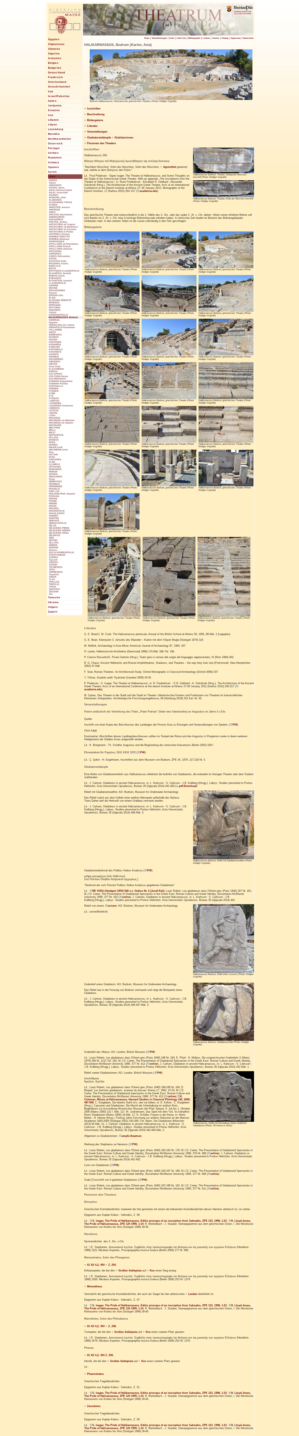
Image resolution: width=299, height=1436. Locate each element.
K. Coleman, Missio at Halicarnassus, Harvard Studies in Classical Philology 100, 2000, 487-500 (137, 1099)
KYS (51, 396)
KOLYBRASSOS (57, 378)
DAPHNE (53, 285)
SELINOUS (54, 535)
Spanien (53, 167)
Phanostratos (95, 1374)
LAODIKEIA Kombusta (61, 405)
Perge (52, 479)
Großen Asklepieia (130, 1270)
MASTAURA (55, 425)
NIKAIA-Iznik (55, 447)
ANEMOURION (56, 217)
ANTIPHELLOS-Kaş (59, 234)
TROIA (52, 586)
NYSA (52, 457)
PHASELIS (54, 489)
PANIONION (55, 469)
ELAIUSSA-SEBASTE (60, 300)
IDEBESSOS (55, 334)
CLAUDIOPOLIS (57, 283)
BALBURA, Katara (58, 263)
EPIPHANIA (55, 305)
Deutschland (56, 72)
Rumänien (55, 157)
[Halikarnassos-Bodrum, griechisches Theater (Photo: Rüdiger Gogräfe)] (112, 266)
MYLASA (53, 437)
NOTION (53, 454)
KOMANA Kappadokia (60, 381)
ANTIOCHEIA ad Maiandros (63, 227)
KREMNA (54, 388)
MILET (52, 432)
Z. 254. (112, 1264)
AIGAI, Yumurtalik (58, 192)
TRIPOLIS (54, 584)
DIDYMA (53, 288)
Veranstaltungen (97, 131)
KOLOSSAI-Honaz (58, 376)
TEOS (52, 569)
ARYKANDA (55, 251)
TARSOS (53, 562)
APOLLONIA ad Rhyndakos (63, 244)
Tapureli (53, 560)
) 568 (126, 890)
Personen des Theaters (101, 143)
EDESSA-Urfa (56, 295)
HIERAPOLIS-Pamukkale (62, 327)
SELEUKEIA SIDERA (59, 530)
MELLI (52, 430)
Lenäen (192, 1293)
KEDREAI (54, 356)
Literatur (92, 125)
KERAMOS (54, 361)
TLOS (52, 579)
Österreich (55, 143)
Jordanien (55, 105)
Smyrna (53, 550)
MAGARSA (54, 418)
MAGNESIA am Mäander (61, 420)
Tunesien (54, 597)
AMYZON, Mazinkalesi (60, 214)
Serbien (53, 153)
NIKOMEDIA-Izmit (58, 449)
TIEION (52, 577)
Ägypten (53, 39)
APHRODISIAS (56, 241)
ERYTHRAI (54, 307)
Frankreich (55, 77)
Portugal (54, 148)
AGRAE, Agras (56, 187)
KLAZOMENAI (56, 369)
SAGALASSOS (56, 513)
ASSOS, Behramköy (59, 256)
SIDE (51, 538)
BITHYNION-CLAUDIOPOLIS (64, 271)
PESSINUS (54, 484)
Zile (51, 594)
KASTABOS (55, 352)
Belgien (53, 63)
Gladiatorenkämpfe (99, 137)
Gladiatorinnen (124, 137)
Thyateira (54, 574)
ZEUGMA (54, 591)
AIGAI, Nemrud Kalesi (60, 190)
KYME (52, 393)
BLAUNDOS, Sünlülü (60, 273)
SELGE (52, 525)
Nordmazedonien (59, 138)
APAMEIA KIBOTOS (59, 236)
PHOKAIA (54, 496)
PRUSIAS (54, 508)
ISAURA (53, 339)
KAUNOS (54, 354)
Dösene (53, 293)
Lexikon (206, 38)
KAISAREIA (55, 344)
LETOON (53, 410)
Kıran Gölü (54, 366)
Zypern (53, 611)
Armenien (54, 58)
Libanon (53, 119)
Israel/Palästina (59, 96)
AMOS (52, 212)
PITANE (53, 501)
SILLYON (53, 542)
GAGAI (52, 312)
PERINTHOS (55, 481)
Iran (50, 115)
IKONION (54, 337)
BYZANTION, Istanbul (60, 280)
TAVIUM (53, 564)
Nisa (51, 452)
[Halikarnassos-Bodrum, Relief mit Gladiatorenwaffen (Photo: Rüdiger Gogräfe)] (223, 857)
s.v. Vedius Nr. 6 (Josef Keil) (146, 890)
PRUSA (53, 506)
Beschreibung (96, 114)
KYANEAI (54, 391)
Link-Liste (181, 38)
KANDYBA (54, 347)
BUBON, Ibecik (57, 275)
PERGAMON (55, 476)
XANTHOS (54, 589)
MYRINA (53, 445)
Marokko (54, 134)
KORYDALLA (56, 386)
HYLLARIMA (55, 330)
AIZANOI (53, 195)
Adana (52, 182)
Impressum (236, 38)
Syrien (52, 171)
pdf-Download (187, 786)
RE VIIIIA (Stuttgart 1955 (107, 890)
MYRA (52, 442)
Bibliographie (194, 38)
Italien (52, 101)
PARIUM (53, 471)
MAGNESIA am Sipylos (61, 423)
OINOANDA (55, 459)
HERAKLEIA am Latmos (61, 325)
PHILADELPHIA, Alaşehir (62, 493)
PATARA (53, 474)
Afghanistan (56, 44)
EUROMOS (54, 310)
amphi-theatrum (132, 1135)
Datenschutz (248, 38)
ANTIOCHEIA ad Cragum (62, 224)
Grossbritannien (59, 86)
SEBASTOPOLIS (57, 523)
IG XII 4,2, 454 (96, 1264)
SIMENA (53, 545)
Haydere (53, 322)
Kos (152, 1270)
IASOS (52, 332)
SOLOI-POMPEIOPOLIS (61, 552)
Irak (50, 91)
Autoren (215, 38)
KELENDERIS (56, 359)
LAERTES (54, 400)
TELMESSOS (55, 567)
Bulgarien (54, 67)
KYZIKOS (54, 398)
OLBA (52, 462)
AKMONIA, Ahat (57, 197)
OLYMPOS (54, 464)
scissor (112, 905)
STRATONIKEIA (57, 555)
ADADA (53, 180)
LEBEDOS (54, 408)
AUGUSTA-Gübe (58, 261)
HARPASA (54, 320)
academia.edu (148, 190)
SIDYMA (53, 540)
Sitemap (225, 38)
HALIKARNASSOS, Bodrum (63, 317)
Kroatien (54, 110)
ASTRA (53, 258)
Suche (171, 38)
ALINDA (53, 205)
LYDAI (52, 415)
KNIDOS (53, 371)
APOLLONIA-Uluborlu (60, 249)
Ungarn (53, 607)
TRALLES (54, 582)
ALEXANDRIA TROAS (60, 202)
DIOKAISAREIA (57, 290)
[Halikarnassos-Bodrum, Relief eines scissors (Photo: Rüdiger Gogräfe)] (223, 971)
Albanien (54, 49)
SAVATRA (54, 518)
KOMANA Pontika (58, 383)
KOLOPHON (55, 374)
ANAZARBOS (56, 219)
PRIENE (53, 503)
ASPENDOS (55, 253)
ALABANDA (55, 200)
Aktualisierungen (159, 38)
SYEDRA (53, 557)
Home (146, 38)
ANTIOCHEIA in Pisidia (61, 231)
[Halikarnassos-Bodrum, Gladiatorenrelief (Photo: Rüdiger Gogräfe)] (223, 1039)
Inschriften (93, 108)
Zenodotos (93, 1406)
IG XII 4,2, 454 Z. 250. (100, 1355)
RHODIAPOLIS (56, 511)
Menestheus (94, 1286)
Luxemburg (55, 129)
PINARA (53, 498)
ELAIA (52, 297)
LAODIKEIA (55, 403)
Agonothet (169, 166)
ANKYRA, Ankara (58, 222)
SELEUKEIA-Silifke (59, 533)
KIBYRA (53, 364)
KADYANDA (55, 342)
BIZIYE (52, 268)
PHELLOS (54, 491)
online (126, 896)
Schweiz (53, 162)
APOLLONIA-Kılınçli (59, 246)
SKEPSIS (53, 547)
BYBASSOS (55, 278)
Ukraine (53, 602)
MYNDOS (54, 440)
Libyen (52, 124)
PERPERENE (55, 486)
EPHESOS (54, 302)
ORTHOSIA (55, 467)
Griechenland (57, 82)
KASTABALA (56, 349)
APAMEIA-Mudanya (59, 239)
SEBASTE (54, 520)
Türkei (51, 176)
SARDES (53, 515)
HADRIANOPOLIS (58, 315)
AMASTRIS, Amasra (59, 207)
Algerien (54, 53)
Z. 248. (112, 1326)
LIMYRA (53, 413)
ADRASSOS (55, 185)
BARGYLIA (55, 266)
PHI (235, 724)
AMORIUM (54, 209)
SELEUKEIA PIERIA (59, 528)
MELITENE (54, 427)
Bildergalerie (95, 120)
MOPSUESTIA (56, 435)
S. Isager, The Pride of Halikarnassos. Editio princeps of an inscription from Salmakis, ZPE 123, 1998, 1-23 (159, 1220)
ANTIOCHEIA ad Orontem (62, 229)
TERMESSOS (56, 572)
